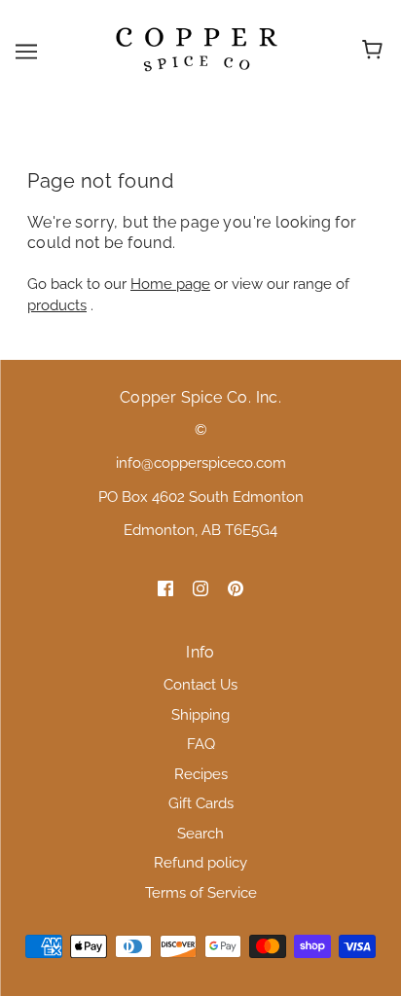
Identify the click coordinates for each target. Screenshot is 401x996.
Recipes (201, 774)
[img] (165, 588)
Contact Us (200, 685)
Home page (170, 284)
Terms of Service (201, 893)
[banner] (196, 49)
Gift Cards (201, 803)
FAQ (201, 744)
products (57, 305)
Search (200, 833)
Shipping (200, 715)
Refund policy (200, 863)
